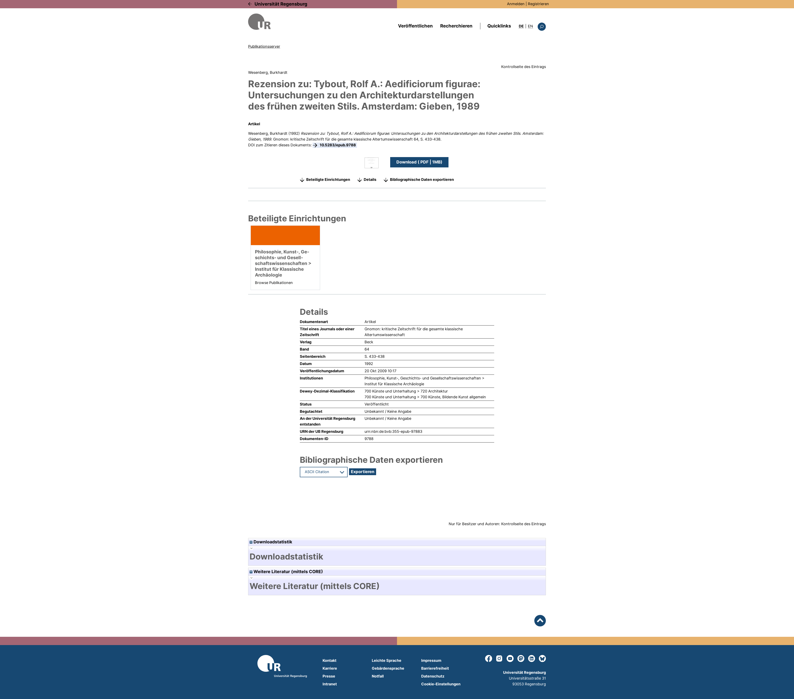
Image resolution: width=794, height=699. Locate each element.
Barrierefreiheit (435, 668)
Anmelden (516, 4)
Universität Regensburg (281, 4)
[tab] (397, 556)
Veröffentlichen (415, 26)
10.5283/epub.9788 (338, 145)
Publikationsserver (264, 46)
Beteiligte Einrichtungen (328, 179)
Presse (329, 676)
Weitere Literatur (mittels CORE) (287, 571)
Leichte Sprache (386, 660)
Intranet (330, 684)
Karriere (330, 668)
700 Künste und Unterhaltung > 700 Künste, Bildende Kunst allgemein (425, 397)
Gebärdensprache (388, 668)
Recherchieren (456, 26)
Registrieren (538, 4)
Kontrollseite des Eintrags (523, 66)
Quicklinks (499, 26)
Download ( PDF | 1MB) (419, 162)
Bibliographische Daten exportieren (422, 179)
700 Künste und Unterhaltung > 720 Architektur (406, 391)
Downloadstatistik (272, 541)
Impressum (431, 660)
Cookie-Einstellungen (440, 684)
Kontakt (329, 660)
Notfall (378, 676)
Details (370, 179)
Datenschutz (432, 676)
